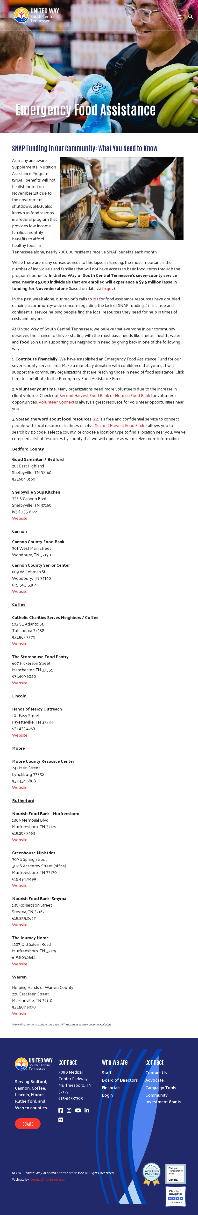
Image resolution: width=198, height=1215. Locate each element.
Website (20, 518)
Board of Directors (120, 1080)
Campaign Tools (160, 1087)
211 (95, 299)
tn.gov (108, 288)
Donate (27, 1123)
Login (107, 1095)
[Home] (38, 15)
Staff (107, 1072)
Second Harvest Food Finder (121, 425)
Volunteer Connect (56, 402)
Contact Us (156, 1072)
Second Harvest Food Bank (84, 395)
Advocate (154, 1080)
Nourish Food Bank (132, 395)
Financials (111, 1087)
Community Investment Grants (163, 1098)
